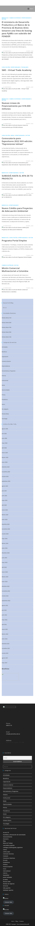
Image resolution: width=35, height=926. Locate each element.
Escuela (5, 860)
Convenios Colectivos (9, 858)
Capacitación (6, 67)
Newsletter (6, 875)
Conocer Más (8, 902)
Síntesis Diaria (5, 414)
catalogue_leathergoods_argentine (13, 847)
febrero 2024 (5, 543)
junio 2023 (4, 557)
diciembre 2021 (5, 643)
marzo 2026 (5, 452)
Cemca (5, 849)
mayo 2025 (4, 500)
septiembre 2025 (6, 481)
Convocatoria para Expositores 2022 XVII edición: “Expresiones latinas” (17, 141)
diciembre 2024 (5, 524)
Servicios (5, 886)
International (6, 871)
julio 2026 (4, 433)
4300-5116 (9, 725)
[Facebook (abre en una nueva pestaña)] (14, 2)
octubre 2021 (5, 653)
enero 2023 (4, 581)
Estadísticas (6, 862)
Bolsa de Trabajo (8, 843)
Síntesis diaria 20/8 (6, 322)
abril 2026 (4, 448)
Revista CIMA (6, 881)
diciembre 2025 (5, 467)
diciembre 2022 (5, 586)
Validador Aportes (8, 890)
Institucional (5, 380)
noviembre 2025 (6, 471)
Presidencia (5, 399)
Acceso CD (6, 832)
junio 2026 (4, 438)
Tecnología (24, 67)
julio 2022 (4, 610)
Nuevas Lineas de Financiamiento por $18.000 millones (16, 106)
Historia (4, 375)
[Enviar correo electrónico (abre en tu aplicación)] (23, 2)
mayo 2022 (4, 619)
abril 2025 (4, 505)
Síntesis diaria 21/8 (6, 318)
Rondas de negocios (8, 884)
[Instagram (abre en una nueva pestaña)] (16, 2)
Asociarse (5, 839)
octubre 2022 (5, 596)
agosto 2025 (5, 486)
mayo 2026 (4, 443)
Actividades (5, 347)
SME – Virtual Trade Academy (16, 70)
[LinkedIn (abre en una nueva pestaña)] (19, 2)
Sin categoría (5, 409)
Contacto (5, 856)
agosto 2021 (5, 658)
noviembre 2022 (6, 591)
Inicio (4, 869)
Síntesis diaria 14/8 (6, 337)
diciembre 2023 (5, 553)
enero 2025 (4, 519)
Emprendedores (6, 366)
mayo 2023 (4, 562)
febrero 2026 (5, 457)
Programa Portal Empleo (14, 240)
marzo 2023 (5, 572)
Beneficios (5, 18)
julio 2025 (4, 491)
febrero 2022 (5, 634)
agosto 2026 (5, 428)
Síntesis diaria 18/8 (6, 332)
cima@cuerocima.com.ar (13, 734)
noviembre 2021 (6, 648)
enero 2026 (4, 462)
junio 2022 (4, 615)
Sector (4, 19)
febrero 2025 (5, 514)
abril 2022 (4, 624)
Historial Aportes (8, 866)
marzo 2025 (5, 510)
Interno (5, 873)
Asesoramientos (7, 837)
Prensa (3, 395)
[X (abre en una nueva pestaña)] (12, 2)
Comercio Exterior (15, 18)
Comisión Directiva (8, 854)
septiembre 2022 (6, 600)
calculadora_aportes (9, 845)
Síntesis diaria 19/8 (6, 327)
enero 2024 (4, 548)
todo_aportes (6, 888)
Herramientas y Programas (8, 371)
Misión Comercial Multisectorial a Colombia (15, 269)
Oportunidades (26, 18)
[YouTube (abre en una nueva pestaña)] (21, 2)
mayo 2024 (4, 538)
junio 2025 (4, 495)
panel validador (7, 877)
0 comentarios (7, 51)
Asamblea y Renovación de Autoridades (14, 834)
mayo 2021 (4, 662)
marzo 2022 (5, 629)
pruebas (5, 879)
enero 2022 (4, 639)
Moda (12, 135)
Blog (4, 841)
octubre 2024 (5, 534)
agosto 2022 (5, 605)
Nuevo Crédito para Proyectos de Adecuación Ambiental (17, 209)
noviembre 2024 (6, 529)
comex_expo (6, 852)
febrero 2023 (5, 576)
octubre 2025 (5, 476)
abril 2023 (4, 567)
